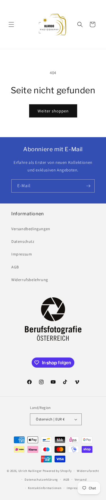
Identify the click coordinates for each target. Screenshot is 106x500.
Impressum (21, 254)
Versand (81, 479)
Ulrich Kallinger (30, 471)
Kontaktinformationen (44, 488)
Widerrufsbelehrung (29, 279)
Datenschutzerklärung (41, 479)
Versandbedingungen (30, 228)
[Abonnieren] (88, 186)
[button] (11, 24)
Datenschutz (22, 241)
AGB (15, 267)
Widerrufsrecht (88, 471)
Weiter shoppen (53, 111)
